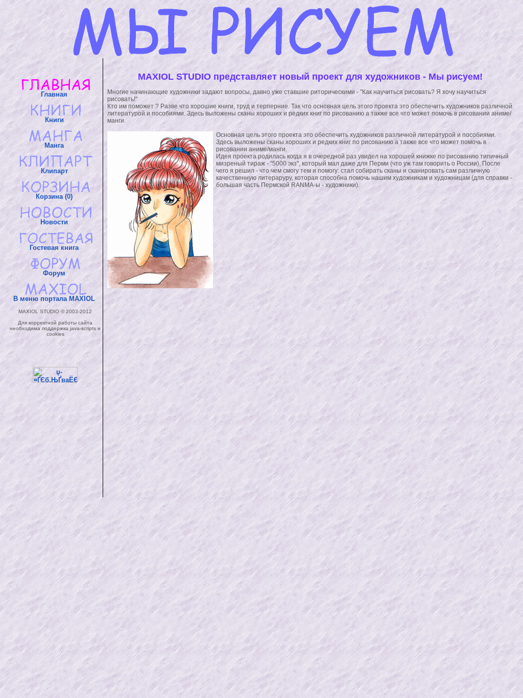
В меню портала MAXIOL (55, 299)
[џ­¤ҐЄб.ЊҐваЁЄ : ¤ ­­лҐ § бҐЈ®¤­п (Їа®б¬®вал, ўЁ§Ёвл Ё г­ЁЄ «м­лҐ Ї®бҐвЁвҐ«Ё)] (55, 375)
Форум (55, 273)
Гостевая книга (55, 247)
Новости (55, 222)
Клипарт (55, 171)
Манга (55, 145)
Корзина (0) (55, 196)
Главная (55, 94)
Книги (55, 120)
